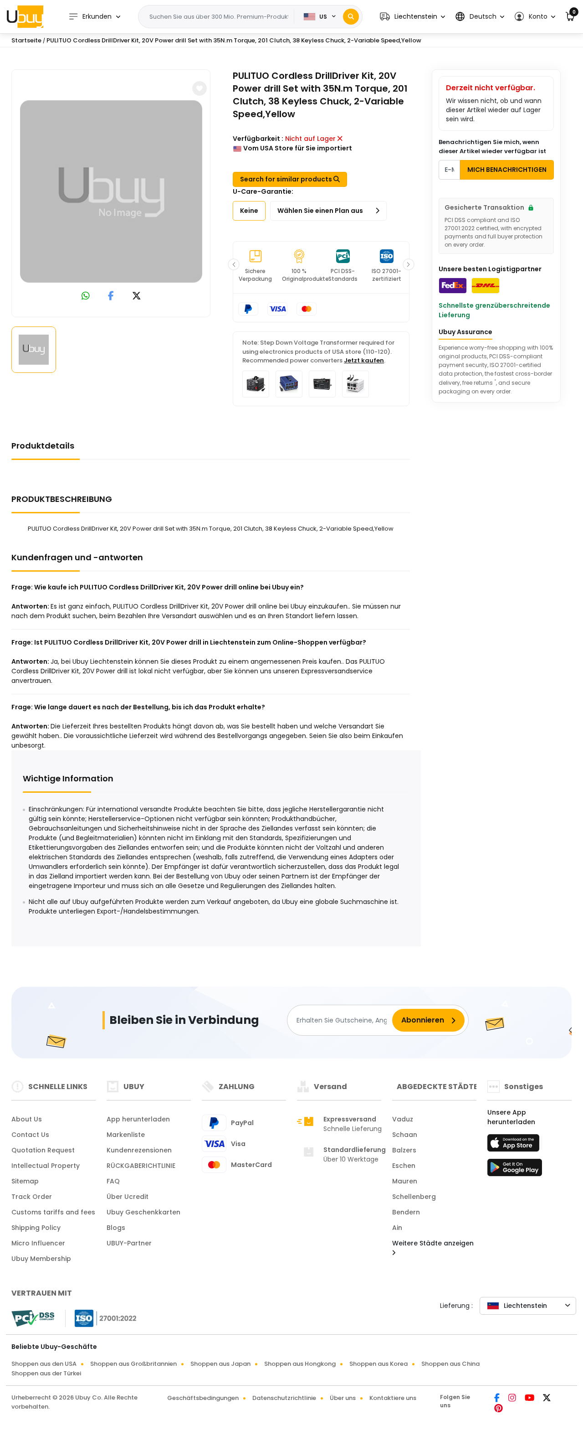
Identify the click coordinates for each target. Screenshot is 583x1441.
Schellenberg (414, 1196)
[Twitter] (546, 1398)
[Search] (351, 17)
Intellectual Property (45, 1165)
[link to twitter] (137, 296)
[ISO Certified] (101, 1317)
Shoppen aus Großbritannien (133, 1363)
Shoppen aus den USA (44, 1363)
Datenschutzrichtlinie (284, 1398)
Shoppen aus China (450, 1363)
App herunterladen (138, 1119)
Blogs (116, 1227)
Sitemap (25, 1181)
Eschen (403, 1165)
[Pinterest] (498, 1409)
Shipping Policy (36, 1227)
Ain (397, 1227)
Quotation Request (43, 1150)
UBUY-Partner (129, 1243)
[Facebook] (498, 1398)
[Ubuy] (25, 16)
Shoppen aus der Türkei (46, 1373)
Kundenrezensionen (139, 1150)
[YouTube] (530, 1398)
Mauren (404, 1181)
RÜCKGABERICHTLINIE (141, 1165)
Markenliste (126, 1134)
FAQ (113, 1181)
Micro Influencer (38, 1243)
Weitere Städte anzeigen (433, 1243)
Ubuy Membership (41, 1258)
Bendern (406, 1212)
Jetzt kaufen (364, 360)
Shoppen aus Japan (220, 1363)
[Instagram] (513, 1398)
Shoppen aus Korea (378, 1363)
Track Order (31, 1196)
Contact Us (30, 1134)
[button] (412, 16)
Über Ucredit (127, 1196)
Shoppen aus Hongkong (300, 1363)
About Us (26, 1119)
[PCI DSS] (32, 1318)
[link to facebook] (111, 296)
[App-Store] (514, 1145)
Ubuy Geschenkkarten (143, 1212)
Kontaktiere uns (392, 1398)
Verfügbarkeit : (258, 138)
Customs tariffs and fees (53, 1212)
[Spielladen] (514, 1170)
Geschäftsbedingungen (203, 1398)
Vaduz (402, 1119)
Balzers (404, 1150)
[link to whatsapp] (86, 296)
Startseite (26, 40)
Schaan (404, 1134)
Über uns (343, 1398)
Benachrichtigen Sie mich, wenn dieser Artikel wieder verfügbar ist (492, 146)
